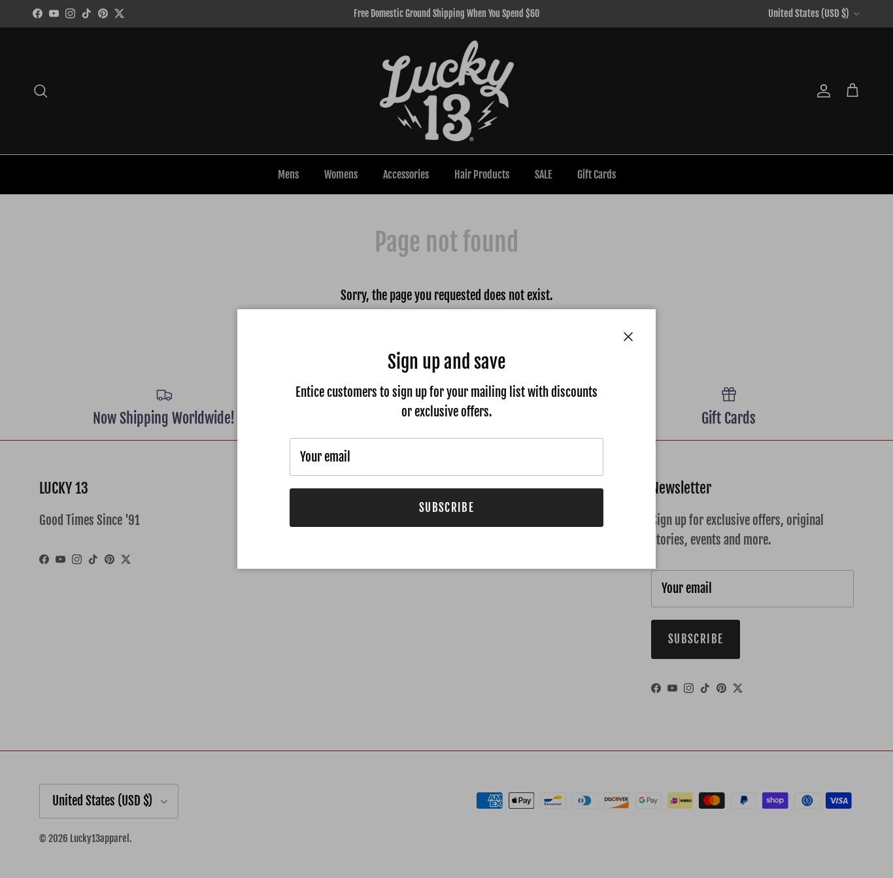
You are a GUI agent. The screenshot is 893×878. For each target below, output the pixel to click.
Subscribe (446, 508)
